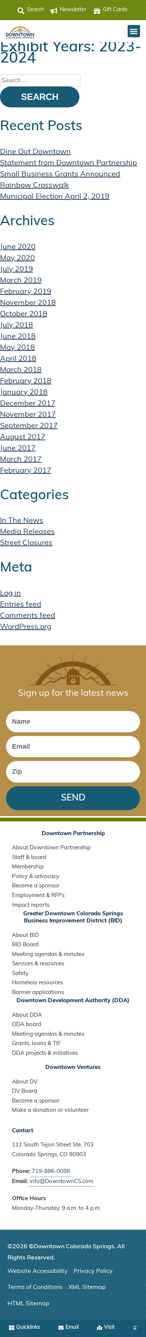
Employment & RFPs (38, 896)
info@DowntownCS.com (61, 1182)
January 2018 (24, 392)
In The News (21, 521)
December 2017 (27, 404)
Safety (20, 973)
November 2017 (28, 415)
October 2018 (23, 314)
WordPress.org (25, 627)
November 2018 (28, 303)
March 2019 (21, 280)
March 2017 (21, 459)
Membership (28, 867)
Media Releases (27, 532)
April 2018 (18, 359)
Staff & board (29, 858)
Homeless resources (37, 983)
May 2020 (17, 258)
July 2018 (16, 325)
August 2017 (22, 437)
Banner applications (38, 992)
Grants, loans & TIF (36, 1044)
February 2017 (25, 471)
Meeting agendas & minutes (48, 954)
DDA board (26, 1025)
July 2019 (16, 269)
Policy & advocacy (35, 877)
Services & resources (38, 964)
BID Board (25, 945)
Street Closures (26, 543)
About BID (25, 935)
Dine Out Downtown (35, 152)
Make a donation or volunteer (50, 1110)
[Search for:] (40, 80)
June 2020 (18, 247)
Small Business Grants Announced (60, 174)
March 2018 (21, 370)
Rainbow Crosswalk (34, 185)
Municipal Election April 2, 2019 (54, 197)
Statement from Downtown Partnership (68, 163)
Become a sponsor (36, 886)
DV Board (24, 1091)
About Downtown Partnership (51, 848)
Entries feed (20, 604)
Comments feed (27, 616)
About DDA (27, 1015)
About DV (24, 1082)
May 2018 (17, 348)
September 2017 (29, 426)
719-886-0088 (51, 1171)
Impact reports (30, 905)
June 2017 (18, 448)
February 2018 (25, 381)
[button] (134, 31)
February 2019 (25, 292)
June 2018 (18, 336)
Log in (10, 593)
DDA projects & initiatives (45, 1053)
